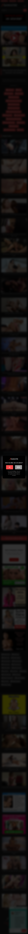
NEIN (18, 467)
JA (9, 467)
